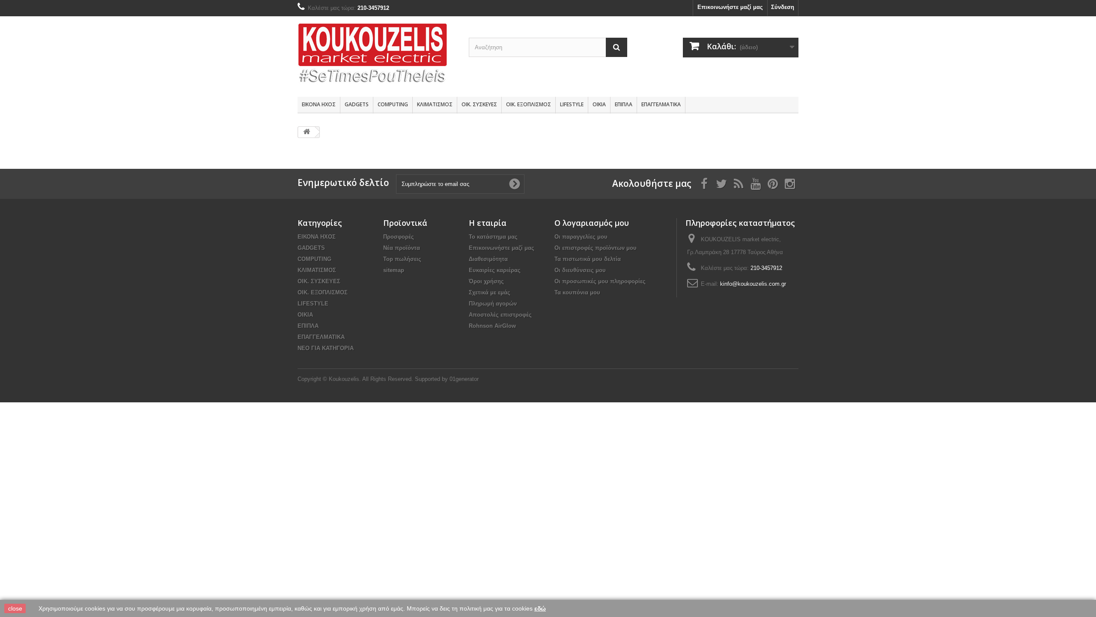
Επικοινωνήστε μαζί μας (730, 7)
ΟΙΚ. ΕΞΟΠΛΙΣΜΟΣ (528, 104)
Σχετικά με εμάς (489, 292)
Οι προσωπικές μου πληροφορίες (600, 281)
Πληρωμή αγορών (493, 303)
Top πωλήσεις (402, 259)
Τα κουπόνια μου (577, 292)
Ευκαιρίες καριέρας (495, 270)
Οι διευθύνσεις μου (580, 270)
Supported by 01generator (447, 379)
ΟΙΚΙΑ (599, 104)
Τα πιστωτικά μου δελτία (587, 259)
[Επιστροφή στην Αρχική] (306, 132)
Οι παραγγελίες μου (581, 237)
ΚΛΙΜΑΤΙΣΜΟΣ (435, 104)
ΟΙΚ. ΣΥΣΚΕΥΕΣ (479, 104)
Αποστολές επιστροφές (500, 314)
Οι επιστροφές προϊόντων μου (595, 248)
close (15, 608)
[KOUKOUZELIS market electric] (377, 54)
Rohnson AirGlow (492, 326)
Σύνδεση (782, 7)
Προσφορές (398, 237)
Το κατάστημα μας (493, 237)
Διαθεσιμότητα (488, 259)
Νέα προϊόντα (401, 248)
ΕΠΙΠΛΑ (623, 104)
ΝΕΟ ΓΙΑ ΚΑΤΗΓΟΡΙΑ (326, 348)
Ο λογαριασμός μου (591, 223)
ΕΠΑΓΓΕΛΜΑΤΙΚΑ (661, 104)
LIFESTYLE (572, 104)
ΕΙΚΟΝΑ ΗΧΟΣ (319, 104)
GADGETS (357, 104)
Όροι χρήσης (486, 281)
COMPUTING (393, 104)
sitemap (393, 270)
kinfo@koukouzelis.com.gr (753, 284)
